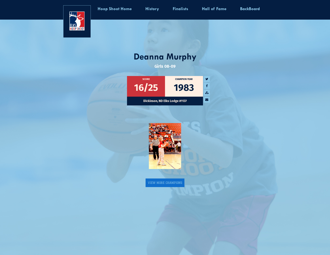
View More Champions (165, 182)
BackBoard (250, 9)
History (152, 9)
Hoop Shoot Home (115, 9)
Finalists (180, 9)
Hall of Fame (214, 9)
